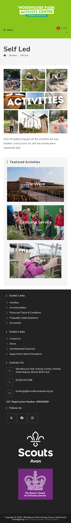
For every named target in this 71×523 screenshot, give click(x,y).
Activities (14, 302)
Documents (15, 323)
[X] (11, 418)
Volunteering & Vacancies (22, 348)
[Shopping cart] (55, 30)
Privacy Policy (51, 519)
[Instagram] (32, 418)
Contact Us (15, 338)
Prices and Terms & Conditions (25, 312)
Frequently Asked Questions (24, 317)
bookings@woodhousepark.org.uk (34, 391)
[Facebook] (22, 418)
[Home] (5, 55)
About (13, 343)
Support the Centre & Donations (26, 354)
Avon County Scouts (34, 519)
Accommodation (18, 307)
